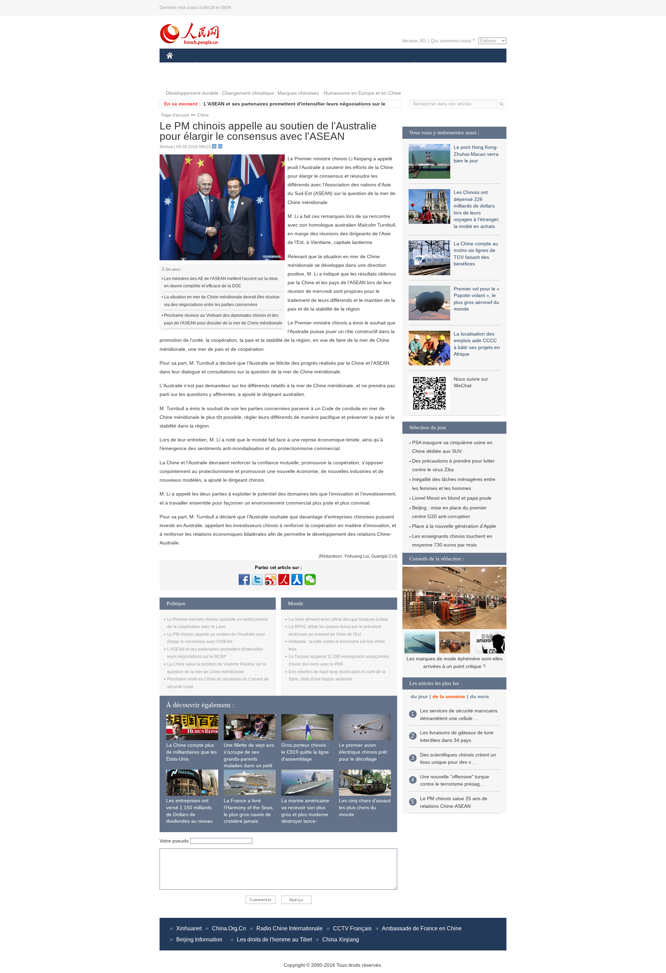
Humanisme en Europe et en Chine (362, 93)
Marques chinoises (298, 93)
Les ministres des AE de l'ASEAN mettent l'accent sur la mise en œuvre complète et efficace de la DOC (221, 282)
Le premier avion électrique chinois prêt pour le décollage (363, 751)
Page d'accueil (175, 115)
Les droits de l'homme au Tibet (274, 939)
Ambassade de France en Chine (422, 928)
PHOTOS (181, 79)
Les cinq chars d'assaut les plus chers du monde (365, 807)
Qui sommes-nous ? (453, 40)
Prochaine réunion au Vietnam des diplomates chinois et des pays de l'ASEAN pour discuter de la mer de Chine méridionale (223, 319)
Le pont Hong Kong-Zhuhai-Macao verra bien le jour (476, 153)
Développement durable (192, 93)
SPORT (438, 65)
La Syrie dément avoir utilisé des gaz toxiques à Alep (338, 619)
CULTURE (334, 65)
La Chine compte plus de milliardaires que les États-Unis (191, 751)
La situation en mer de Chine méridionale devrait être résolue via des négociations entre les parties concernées (222, 301)
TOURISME (468, 65)
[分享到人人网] (296, 579)
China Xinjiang (340, 939)
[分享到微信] (310, 579)
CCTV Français (352, 928)
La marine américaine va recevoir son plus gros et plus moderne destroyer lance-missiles (305, 814)
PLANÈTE (410, 65)
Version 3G (414, 40)
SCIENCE (302, 65)
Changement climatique (248, 93)
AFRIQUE (271, 65)
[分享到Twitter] (257, 579)
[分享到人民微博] (283, 579)
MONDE (241, 65)
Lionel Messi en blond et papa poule (452, 498)
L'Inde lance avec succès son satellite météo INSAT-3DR (270, 104)
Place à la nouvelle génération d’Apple (454, 526)
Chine (203, 115)
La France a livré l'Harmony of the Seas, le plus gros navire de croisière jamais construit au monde (249, 814)
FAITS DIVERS (372, 65)
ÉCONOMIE (209, 65)
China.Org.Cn (229, 928)
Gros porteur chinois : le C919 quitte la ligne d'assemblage (305, 751)
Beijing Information (199, 939)
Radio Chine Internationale (289, 928)
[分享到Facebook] (244, 579)
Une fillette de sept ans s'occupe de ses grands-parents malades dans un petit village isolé (249, 758)
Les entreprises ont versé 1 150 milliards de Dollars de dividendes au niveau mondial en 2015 (189, 814)
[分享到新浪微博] (270, 579)
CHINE (178, 65)
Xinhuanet (189, 928)
